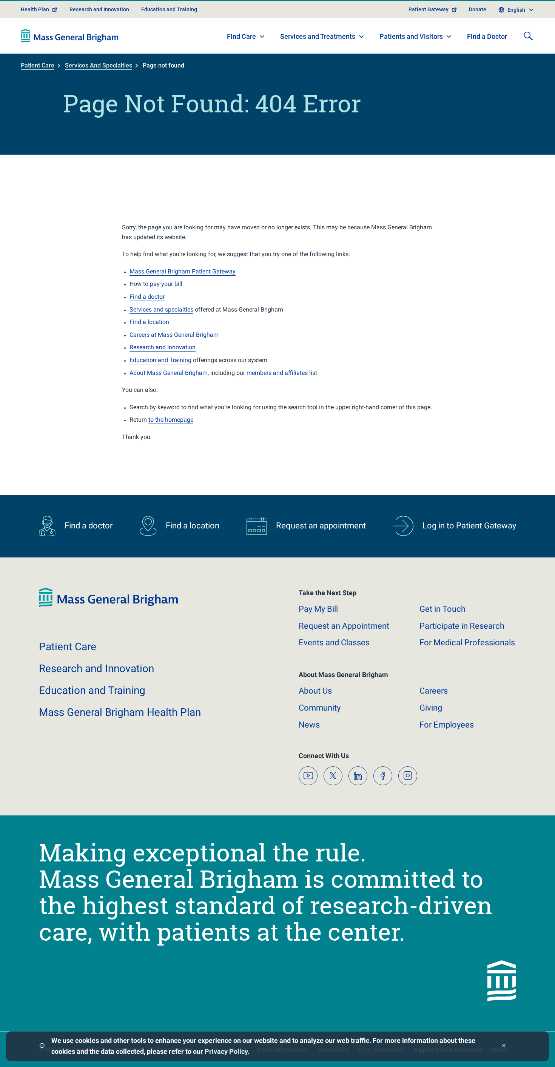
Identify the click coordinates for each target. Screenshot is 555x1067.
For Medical (467, 642)
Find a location (149, 321)
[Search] (528, 36)
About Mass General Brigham (169, 372)
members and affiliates (277, 372)
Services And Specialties (98, 65)
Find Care (241, 36)
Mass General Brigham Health (120, 712)
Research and (96, 668)
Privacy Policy (226, 1051)
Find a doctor (147, 296)
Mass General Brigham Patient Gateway (183, 271)
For (446, 724)
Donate (477, 9)
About (315, 690)
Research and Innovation (99, 9)
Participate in (461, 626)
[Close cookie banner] (504, 1046)
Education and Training (169, 9)
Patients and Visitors (411, 36)
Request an (344, 626)
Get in (442, 609)
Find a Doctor (487, 36)
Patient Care (37, 65)
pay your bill (166, 283)
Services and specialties (161, 309)
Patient (67, 646)
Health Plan (35, 9)
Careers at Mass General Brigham (174, 334)
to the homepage (170, 419)
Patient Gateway (429, 9)
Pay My (318, 609)
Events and (334, 642)
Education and (92, 690)
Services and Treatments (317, 36)
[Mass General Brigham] (70, 36)
